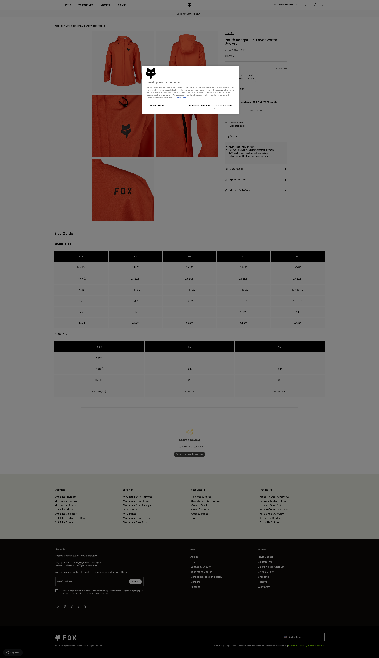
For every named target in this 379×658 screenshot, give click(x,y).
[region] (190, 90)
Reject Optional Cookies (200, 105)
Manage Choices (157, 105)
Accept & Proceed (224, 105)
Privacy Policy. (182, 97)
